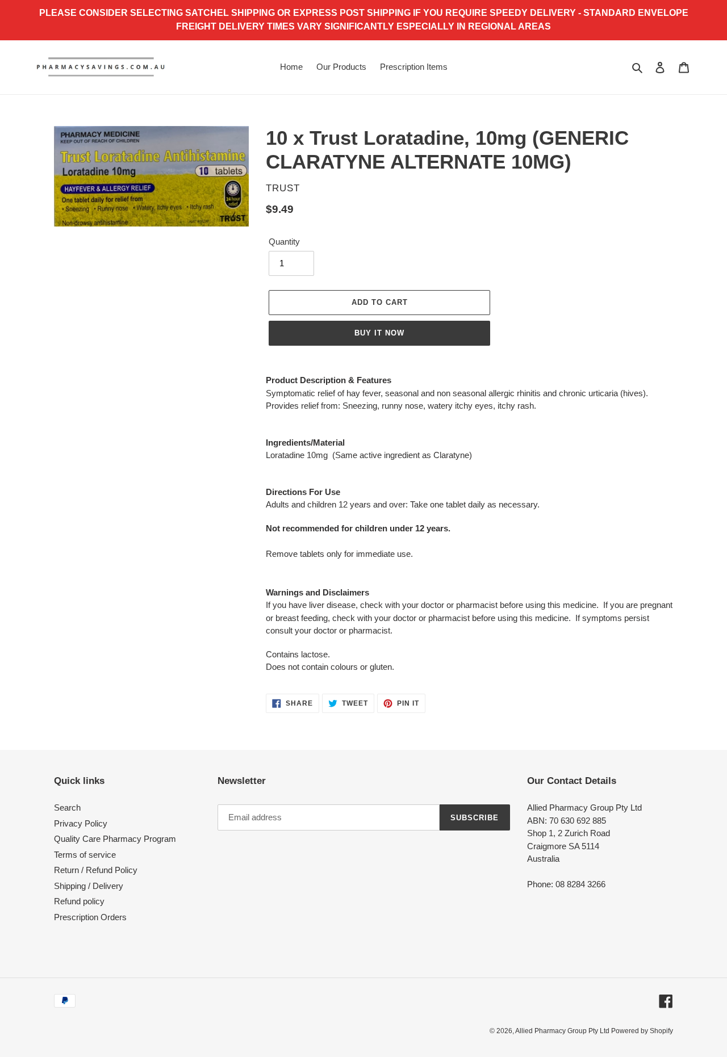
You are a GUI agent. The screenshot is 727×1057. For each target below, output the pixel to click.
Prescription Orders (90, 917)
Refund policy (79, 901)
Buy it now (379, 333)
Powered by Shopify (642, 1031)
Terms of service (85, 854)
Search (67, 807)
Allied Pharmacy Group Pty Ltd (563, 1031)
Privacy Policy (80, 823)
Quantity (284, 241)
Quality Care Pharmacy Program (115, 839)
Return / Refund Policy (95, 870)
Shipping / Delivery (88, 886)
